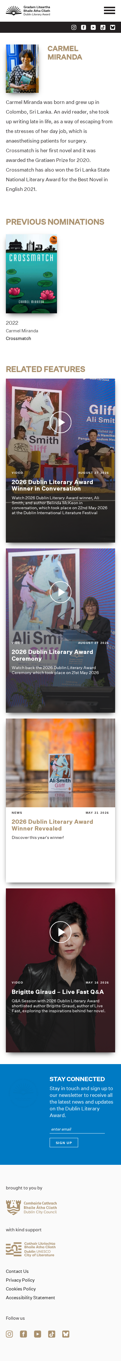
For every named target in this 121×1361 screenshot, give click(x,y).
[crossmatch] (31, 273)
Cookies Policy (21, 1289)
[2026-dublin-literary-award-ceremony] (60, 630)
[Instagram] (73, 27)
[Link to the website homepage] (41, 11)
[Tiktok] (102, 27)
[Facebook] (83, 27)
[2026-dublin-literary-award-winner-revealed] (60, 801)
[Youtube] (93, 27)
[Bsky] (112, 27)
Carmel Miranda (22, 331)
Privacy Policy (20, 1280)
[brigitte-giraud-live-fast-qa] (60, 970)
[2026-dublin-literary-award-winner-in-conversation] (60, 461)
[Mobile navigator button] (109, 11)
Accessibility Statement (30, 1297)
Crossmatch (18, 338)
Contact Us (17, 1271)
